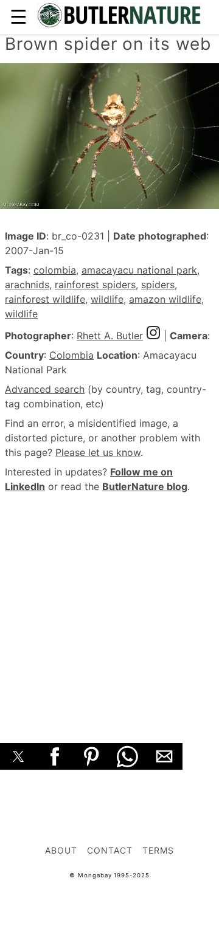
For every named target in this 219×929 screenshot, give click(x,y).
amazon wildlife (165, 299)
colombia (54, 270)
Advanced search (45, 389)
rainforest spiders (95, 284)
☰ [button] (18, 17)
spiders (158, 284)
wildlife (107, 299)
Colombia (71, 355)
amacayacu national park (139, 270)
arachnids (27, 284)
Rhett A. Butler (110, 336)
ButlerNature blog (144, 486)
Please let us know (98, 452)
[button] (18, 756)
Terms (158, 850)
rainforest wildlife (45, 299)
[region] (109, 604)
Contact (110, 850)
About (61, 850)
